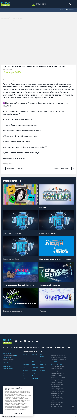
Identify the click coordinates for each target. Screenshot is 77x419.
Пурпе (33, 364)
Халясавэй (35, 378)
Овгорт (34, 373)
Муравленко (26, 364)
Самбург (34, 370)
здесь (56, 361)
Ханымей (42, 373)
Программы (5, 18)
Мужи (24, 375)
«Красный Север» (8, 368)
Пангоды (34, 375)
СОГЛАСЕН (18, 413)
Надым (42, 359)
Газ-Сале (42, 370)
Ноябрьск (25, 354)
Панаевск (25, 370)
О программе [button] (7, 164)
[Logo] (5, 4)
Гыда (24, 378)
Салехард (34, 354)
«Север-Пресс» (7, 366)
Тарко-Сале (26, 359)
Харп (24, 367)
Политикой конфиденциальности (15, 409)
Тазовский (35, 367)
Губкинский (35, 359)
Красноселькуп (27, 373)
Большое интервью (17, 18)
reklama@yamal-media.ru (9, 362)
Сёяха (41, 361)
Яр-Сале (42, 367)
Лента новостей (8, 416)
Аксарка (42, 375)
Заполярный (43, 364)
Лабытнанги (35, 361)
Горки (24, 361)
